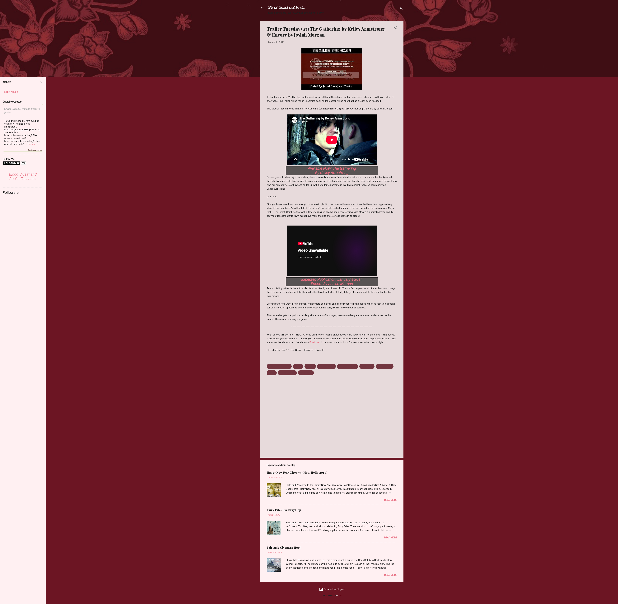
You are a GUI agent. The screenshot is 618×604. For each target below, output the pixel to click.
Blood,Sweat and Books (286, 7)
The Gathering (384, 366)
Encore (298, 366)
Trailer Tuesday (287, 372)
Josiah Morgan (326, 366)
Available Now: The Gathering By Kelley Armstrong (332, 170)
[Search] (401, 9)
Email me (314, 342)
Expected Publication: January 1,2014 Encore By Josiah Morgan (332, 281)
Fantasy (310, 366)
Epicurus (31, 144)
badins (339, 596)
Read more (390, 500)
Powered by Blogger (334, 589)
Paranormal (367, 366)
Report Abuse (10, 91)
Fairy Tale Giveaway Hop (284, 510)
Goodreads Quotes (35, 150)
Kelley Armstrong (347, 366)
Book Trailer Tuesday (279, 366)
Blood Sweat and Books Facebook (23, 176)
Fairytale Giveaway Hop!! (284, 547)
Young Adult (306, 372)
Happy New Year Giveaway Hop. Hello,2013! (297, 472)
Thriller (271, 372)
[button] (395, 28)
